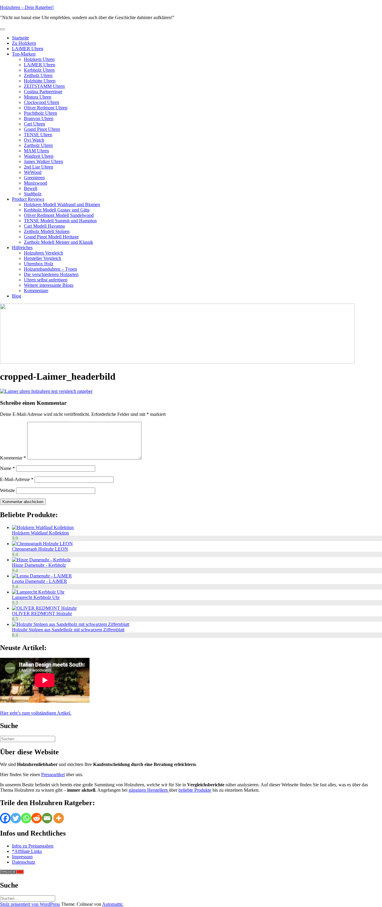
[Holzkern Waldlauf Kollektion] (43, 527)
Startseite (20, 37)
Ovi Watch (34, 140)
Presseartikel (53, 774)
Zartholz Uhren (38, 145)
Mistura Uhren (37, 96)
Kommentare (36, 290)
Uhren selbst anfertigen (45, 279)
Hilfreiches (22, 247)
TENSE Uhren (38, 134)
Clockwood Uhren (41, 102)
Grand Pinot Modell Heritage (51, 236)
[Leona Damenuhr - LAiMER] (42, 575)
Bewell (30, 188)
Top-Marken (24, 53)
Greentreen (34, 177)
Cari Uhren (34, 123)
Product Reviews (28, 199)
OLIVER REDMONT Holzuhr (42, 613)
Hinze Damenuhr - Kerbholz (39, 565)
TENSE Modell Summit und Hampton (60, 220)
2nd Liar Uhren (38, 166)
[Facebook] (5, 818)
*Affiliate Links (27, 851)
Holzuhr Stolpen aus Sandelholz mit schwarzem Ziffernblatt (68, 629)
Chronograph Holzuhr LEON (40, 548)
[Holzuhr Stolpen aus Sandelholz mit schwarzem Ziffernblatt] (70, 624)
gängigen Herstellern (149, 790)
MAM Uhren (36, 150)
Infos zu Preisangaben (32, 845)
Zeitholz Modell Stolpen (47, 231)
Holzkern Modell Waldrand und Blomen (62, 204)
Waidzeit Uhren (38, 156)
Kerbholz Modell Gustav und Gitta (57, 209)
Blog (16, 295)
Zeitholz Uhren (38, 75)
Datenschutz (23, 862)
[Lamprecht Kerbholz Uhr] (38, 592)
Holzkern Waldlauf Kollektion (40, 532)
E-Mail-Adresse (16, 479)
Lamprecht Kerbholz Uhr (36, 597)
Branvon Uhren (38, 118)
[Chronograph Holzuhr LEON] (42, 543)
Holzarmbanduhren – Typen (50, 269)
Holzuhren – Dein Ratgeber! (27, 7)
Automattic (112, 904)
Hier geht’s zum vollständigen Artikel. (35, 713)
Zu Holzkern (24, 43)
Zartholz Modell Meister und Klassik (58, 242)
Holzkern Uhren (39, 59)
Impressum (22, 856)
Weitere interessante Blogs (48, 285)
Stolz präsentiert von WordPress (30, 904)
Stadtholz (32, 193)
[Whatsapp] (26, 818)
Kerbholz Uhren (39, 70)
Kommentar (13, 457)
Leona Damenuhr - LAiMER (39, 581)
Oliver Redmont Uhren (45, 107)
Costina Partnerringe (43, 91)
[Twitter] (15, 818)
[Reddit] (36, 818)
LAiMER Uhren (27, 48)
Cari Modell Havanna (44, 226)
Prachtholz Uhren (40, 113)
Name (7, 468)
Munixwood (35, 183)
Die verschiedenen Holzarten (51, 274)
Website (7, 490)
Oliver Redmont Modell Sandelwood (59, 215)
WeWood (32, 172)
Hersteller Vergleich (42, 258)
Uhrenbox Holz (38, 263)
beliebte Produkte (194, 790)
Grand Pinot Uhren (42, 129)
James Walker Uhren (43, 161)
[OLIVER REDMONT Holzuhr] (44, 608)
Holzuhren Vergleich (43, 252)
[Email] (47, 818)
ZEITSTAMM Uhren (44, 86)
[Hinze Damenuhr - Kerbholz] (41, 559)
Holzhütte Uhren (40, 80)
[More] (58, 818)
